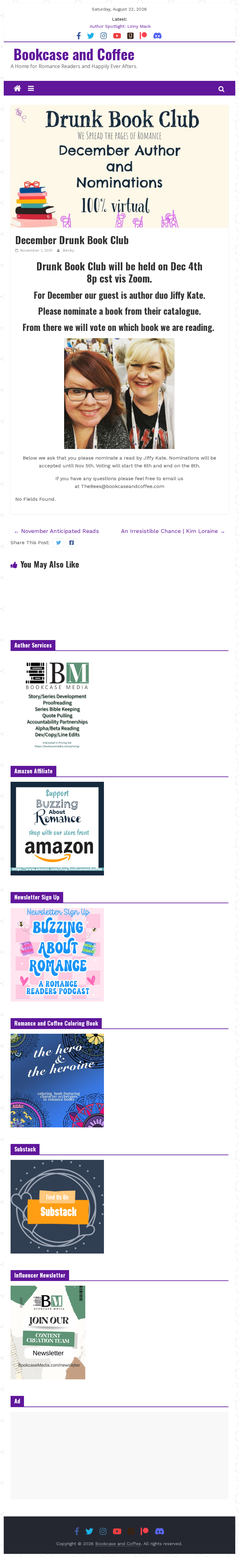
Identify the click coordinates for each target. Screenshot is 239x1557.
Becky (68, 250)
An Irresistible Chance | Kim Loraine (173, 531)
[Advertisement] (119, 1455)
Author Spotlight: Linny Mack (120, 26)
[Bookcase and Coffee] (17, 88)
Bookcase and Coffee (73, 53)
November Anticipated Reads (56, 531)
